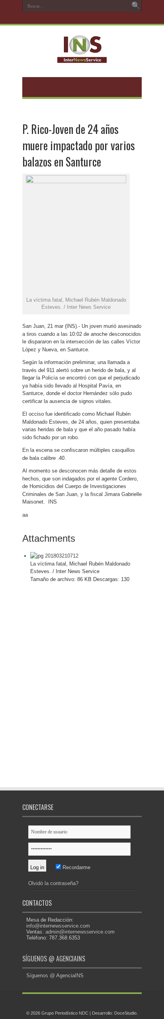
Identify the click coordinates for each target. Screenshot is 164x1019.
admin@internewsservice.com (80, 932)
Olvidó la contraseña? (53, 883)
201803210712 (61, 556)
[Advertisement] (82, 691)
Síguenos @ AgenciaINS (53, 958)
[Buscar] (136, 6)
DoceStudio (125, 1013)
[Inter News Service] (82, 57)
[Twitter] (81, 18)
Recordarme (75, 867)
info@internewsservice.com (58, 926)
